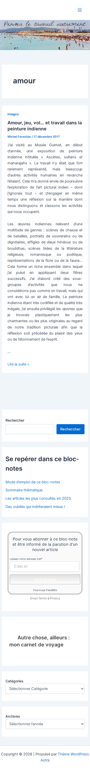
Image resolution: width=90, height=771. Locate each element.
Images (13, 114)
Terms (42, 598)
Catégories (15, 681)
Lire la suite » (18, 364)
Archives (13, 716)
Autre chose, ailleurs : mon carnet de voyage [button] (39, 641)
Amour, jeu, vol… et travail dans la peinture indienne (45, 125)
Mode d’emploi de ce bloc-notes (33, 482)
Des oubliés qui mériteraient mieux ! (35, 506)
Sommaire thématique (24, 490)
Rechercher (15, 420)
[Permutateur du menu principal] (79, 10)
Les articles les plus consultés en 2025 (38, 498)
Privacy (55, 598)
